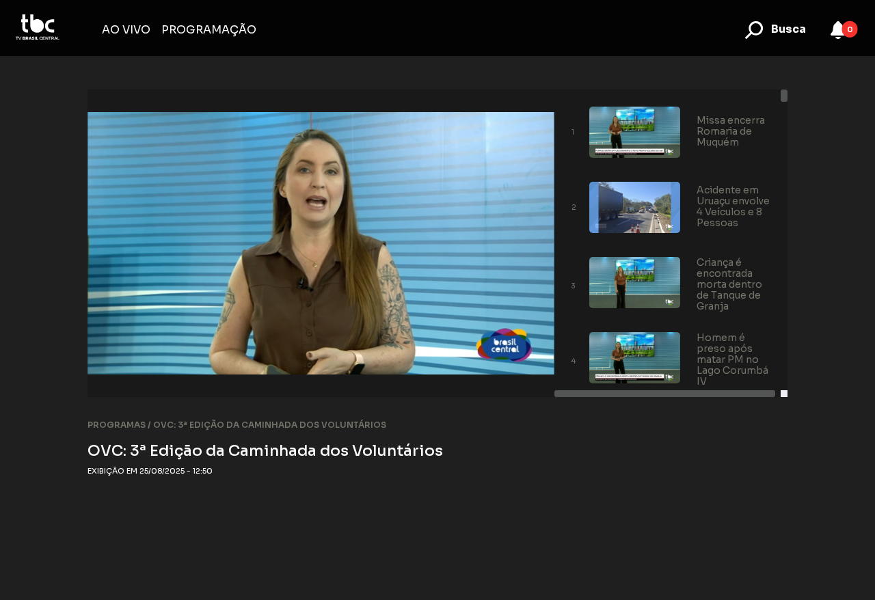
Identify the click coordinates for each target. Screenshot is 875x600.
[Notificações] (838, 30)
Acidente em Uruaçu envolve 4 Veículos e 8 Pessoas (733, 206)
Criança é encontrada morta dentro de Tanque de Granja (729, 284)
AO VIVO (126, 30)
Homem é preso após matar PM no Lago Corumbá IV (732, 359)
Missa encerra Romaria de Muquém (731, 131)
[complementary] (321, 243)
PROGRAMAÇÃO (208, 30)
